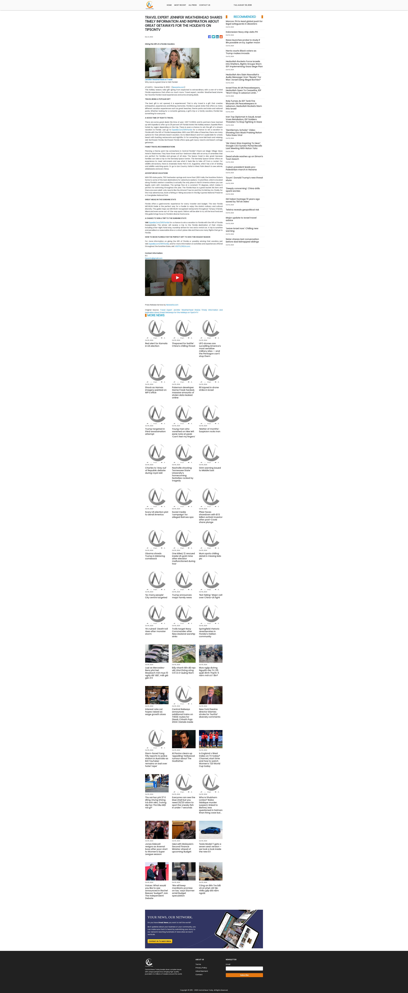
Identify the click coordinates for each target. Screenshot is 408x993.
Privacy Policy (201, 968)
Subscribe (244, 975)
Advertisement (202, 971)
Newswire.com (178, 87)
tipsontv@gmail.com (153, 258)
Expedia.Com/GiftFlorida (182, 129)
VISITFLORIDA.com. (182, 246)
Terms (198, 964)
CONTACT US (204, 5)
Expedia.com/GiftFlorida (159, 244)
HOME (169, 5)
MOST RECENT (180, 5)
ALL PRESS (193, 5)
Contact (199, 974)
